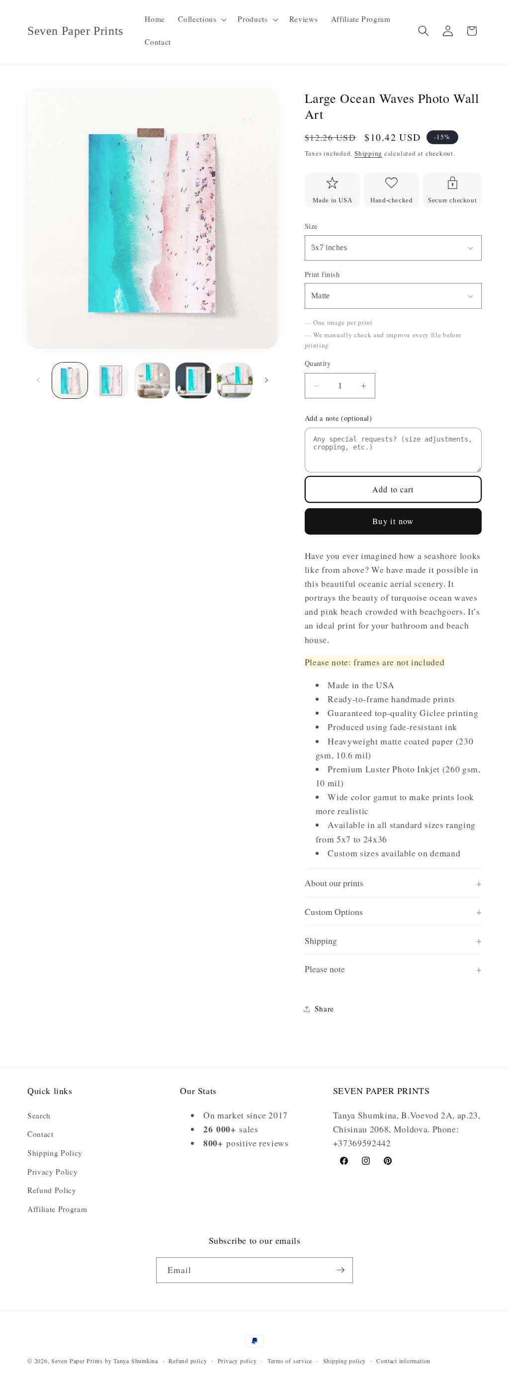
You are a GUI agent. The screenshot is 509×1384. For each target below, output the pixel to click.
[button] (201, 19)
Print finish (322, 274)
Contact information (403, 1361)
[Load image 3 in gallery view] (152, 380)
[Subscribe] (340, 1270)
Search (39, 1115)
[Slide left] (38, 380)
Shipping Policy (55, 1153)
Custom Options (334, 912)
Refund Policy (52, 1190)
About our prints (334, 883)
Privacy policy (237, 1361)
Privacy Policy (52, 1172)
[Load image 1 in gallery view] (70, 380)
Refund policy (188, 1361)
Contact (40, 1134)
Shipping (368, 153)
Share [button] (324, 1009)
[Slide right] (266, 380)
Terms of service (289, 1361)
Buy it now (393, 521)
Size (311, 226)
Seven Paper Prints (77, 1361)
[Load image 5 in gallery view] (235, 380)
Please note (325, 969)
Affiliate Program (57, 1209)
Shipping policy (344, 1361)
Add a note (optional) (338, 418)
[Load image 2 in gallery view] (111, 380)
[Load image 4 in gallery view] (193, 380)
